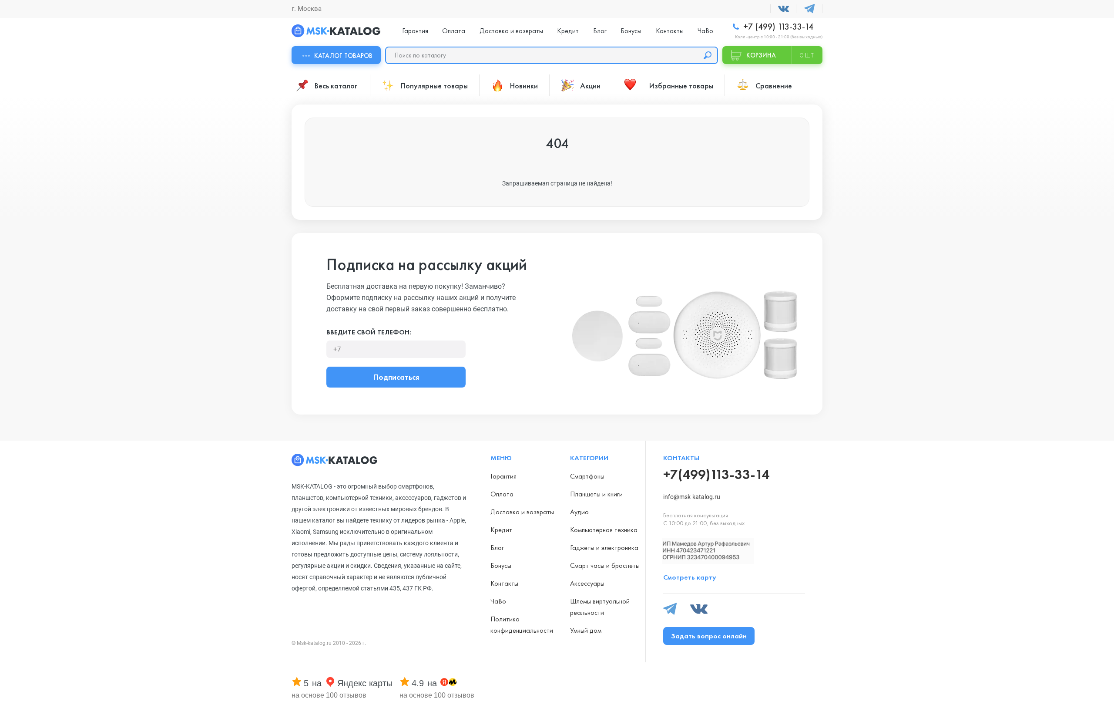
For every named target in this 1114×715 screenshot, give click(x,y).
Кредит (568, 30)
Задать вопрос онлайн (709, 636)
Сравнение (773, 86)
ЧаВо (705, 30)
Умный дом (585, 630)
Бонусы (631, 30)
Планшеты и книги (596, 494)
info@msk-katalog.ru (691, 496)
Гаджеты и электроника (604, 547)
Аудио (579, 511)
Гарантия (415, 30)
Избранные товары (681, 86)
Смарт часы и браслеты (605, 565)
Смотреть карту (689, 577)
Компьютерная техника (604, 529)
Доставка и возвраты (511, 30)
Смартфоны (587, 476)
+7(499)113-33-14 (716, 474)
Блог (600, 30)
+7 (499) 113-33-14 (777, 27)
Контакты (670, 30)
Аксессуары (587, 583)
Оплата (453, 30)
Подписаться (396, 377)
